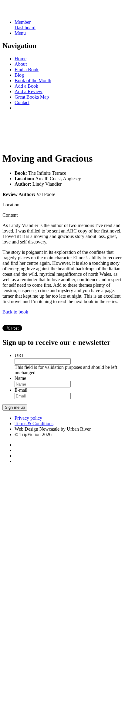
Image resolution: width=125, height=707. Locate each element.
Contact (22, 102)
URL (20, 355)
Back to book (15, 311)
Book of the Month (33, 80)
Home (20, 58)
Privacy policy (28, 418)
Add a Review (28, 91)
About (21, 64)
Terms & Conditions (34, 423)
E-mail (21, 390)
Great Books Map (32, 97)
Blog (19, 75)
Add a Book (26, 86)
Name (20, 378)
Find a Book (27, 69)
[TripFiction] (31, 11)
